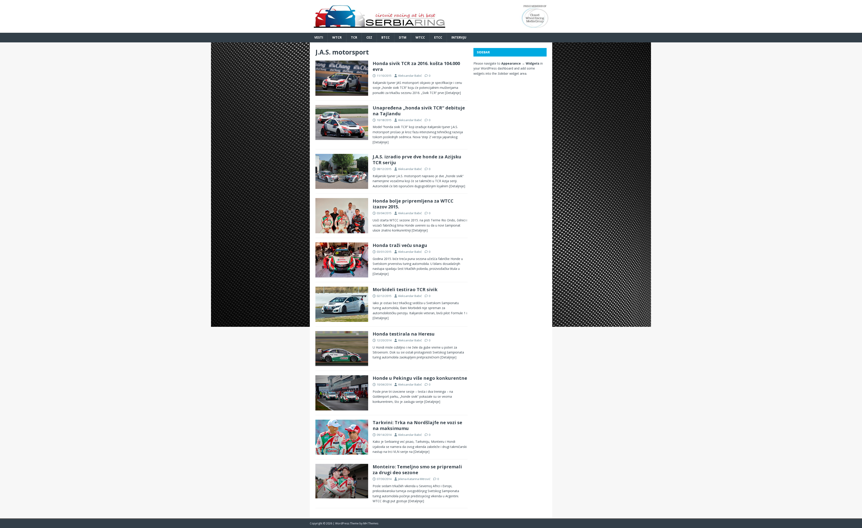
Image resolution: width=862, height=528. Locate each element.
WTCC (420, 37)
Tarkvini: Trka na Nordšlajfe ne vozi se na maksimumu (417, 425)
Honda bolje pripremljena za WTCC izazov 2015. (413, 204)
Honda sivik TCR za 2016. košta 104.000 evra (416, 66)
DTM (402, 37)
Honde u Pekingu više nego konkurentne (420, 378)
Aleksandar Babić (410, 76)
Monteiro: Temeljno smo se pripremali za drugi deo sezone (417, 470)
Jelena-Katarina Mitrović (414, 479)
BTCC (385, 37)
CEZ (369, 37)
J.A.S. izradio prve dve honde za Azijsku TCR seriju (417, 160)
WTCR (337, 37)
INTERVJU (458, 37)
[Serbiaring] (431, 30)
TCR (354, 37)
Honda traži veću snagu (400, 245)
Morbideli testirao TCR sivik (405, 289)
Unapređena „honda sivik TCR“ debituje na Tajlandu (419, 111)
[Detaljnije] (453, 93)
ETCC (438, 37)
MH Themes (370, 523)
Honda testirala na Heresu (404, 334)
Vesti (318, 37)
